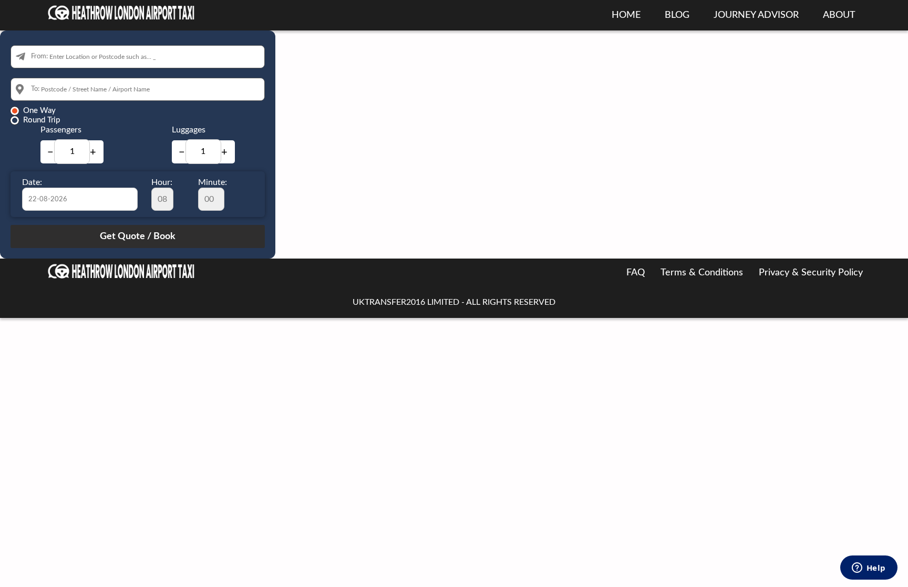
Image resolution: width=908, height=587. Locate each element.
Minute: (212, 182)
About (839, 15)
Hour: (161, 182)
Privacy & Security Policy (811, 272)
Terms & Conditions (702, 272)
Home (626, 15)
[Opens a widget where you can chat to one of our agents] (868, 568)
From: (39, 56)
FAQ (635, 272)
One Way (39, 111)
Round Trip (41, 120)
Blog (677, 15)
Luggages (188, 130)
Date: (32, 182)
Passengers (60, 130)
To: (35, 89)
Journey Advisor (756, 15)
